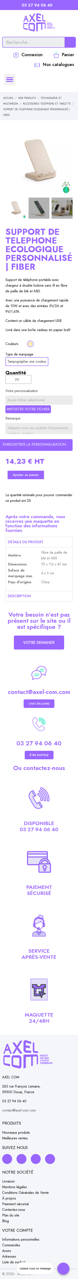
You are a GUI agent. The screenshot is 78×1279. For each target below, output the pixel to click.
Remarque (12, 418)
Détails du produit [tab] (25, 542)
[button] (9, 161)
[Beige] (30, 344)
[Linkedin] (36, 1159)
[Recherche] (70, 42)
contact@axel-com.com (39, 691)
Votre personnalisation (21, 390)
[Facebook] (7, 1159)
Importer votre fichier (28, 409)
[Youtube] (50, 1159)
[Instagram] (21, 1159)
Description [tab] (19, 596)
